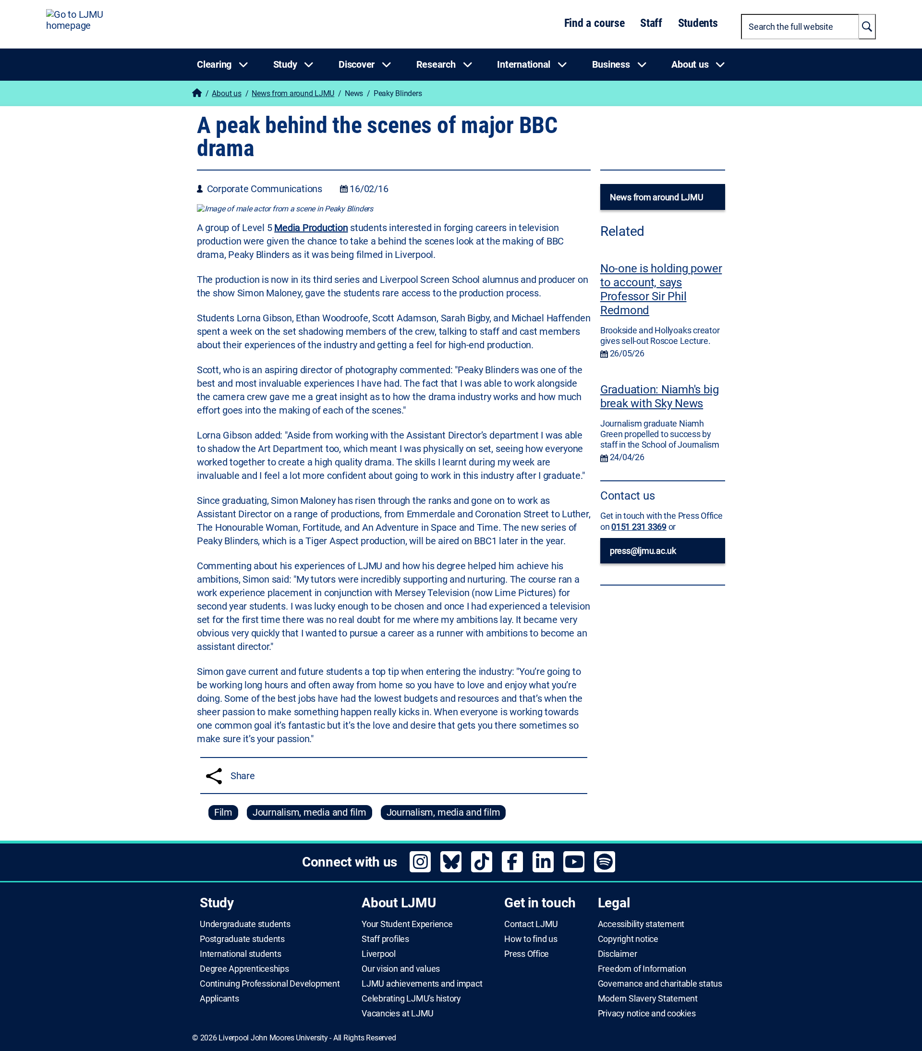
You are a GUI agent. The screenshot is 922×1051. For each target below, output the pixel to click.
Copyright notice (628, 939)
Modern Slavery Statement (648, 998)
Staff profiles (385, 939)
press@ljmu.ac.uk (643, 551)
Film (223, 812)
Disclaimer (617, 954)
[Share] (214, 776)
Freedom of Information (642, 969)
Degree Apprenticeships (244, 969)
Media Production (311, 227)
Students (698, 23)
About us (226, 93)
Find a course (594, 23)
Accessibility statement (641, 924)
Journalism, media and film (309, 812)
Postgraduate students (242, 939)
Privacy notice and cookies (647, 1013)
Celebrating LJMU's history (411, 998)
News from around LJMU (293, 93)
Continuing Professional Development (270, 984)
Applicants (219, 998)
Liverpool (379, 954)
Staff (651, 23)
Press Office (526, 954)
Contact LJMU (531, 924)
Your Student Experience (407, 924)
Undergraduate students (245, 924)
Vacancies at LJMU (398, 1013)
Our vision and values (401, 969)
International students (240, 954)
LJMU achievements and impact (422, 984)
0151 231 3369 (639, 527)
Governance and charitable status (660, 984)
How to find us (531, 939)
